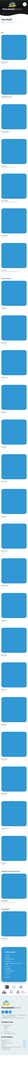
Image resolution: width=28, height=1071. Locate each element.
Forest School (14, 1041)
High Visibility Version (21, 1015)
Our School (11, 22)
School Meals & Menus (14, 1040)
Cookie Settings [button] (6, 1016)
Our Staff (19, 22)
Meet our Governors (14, 1049)
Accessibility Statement (11, 1015)
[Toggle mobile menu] (25, 4)
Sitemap (3, 1015)
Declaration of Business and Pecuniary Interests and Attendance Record (14, 1047)
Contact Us (14, 1044)
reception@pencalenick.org (9, 1033)
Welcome (3, 22)
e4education (21, 1017)
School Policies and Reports (14, 1042)
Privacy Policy (12, 1016)
